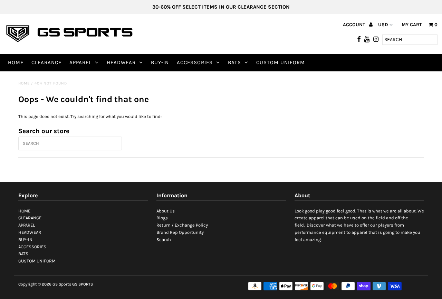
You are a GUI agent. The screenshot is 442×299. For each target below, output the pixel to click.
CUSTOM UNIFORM (280, 62)
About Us (165, 210)
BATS (234, 62)
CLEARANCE (46, 62)
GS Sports (61, 284)
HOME (15, 62)
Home (24, 83)
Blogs (162, 217)
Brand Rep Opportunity (180, 232)
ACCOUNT (354, 25)
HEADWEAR (121, 62)
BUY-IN (160, 62)
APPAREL (80, 62)
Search (163, 239)
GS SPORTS (82, 284)
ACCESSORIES (195, 62)
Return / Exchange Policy (182, 225)
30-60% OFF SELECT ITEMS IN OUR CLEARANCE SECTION (221, 7)
